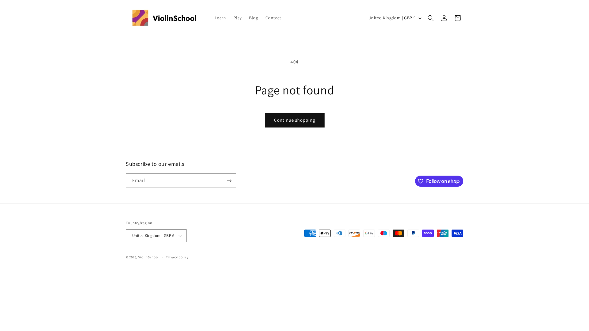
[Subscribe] (229, 180)
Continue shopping (294, 120)
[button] (430, 18)
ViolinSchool (148, 257)
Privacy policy (177, 257)
